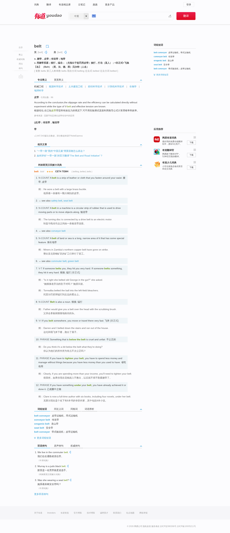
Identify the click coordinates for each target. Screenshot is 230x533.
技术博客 (91, 513)
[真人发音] (46, 52)
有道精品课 (65, 4)
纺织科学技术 (95, 86)
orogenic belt (42, 423)
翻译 (48, 4)
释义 (21, 55)
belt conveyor (42, 415)
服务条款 (155, 526)
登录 (188, 4)
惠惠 (95, 4)
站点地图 (130, 513)
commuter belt (59, 261)
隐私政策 (147, 526)
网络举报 (143, 513)
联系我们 (117, 513)
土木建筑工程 (76, 86)
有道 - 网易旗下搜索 (48, 16)
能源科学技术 (56, 86)
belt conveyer (42, 431)
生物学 (133, 86)
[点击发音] (70, 452)
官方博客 (78, 513)
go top (21, 76)
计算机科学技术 (116, 86)
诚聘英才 (104, 513)
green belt (73, 261)
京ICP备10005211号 (186, 526)
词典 (36, 4)
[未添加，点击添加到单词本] (48, 46)
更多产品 (109, 4)
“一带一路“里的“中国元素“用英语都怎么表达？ (61, 151)
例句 (21, 68)
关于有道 (38, 513)
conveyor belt (58, 230)
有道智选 (65, 513)
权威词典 (21, 59)
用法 (21, 64)
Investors (51, 513)
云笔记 (81, 4)
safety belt (56, 200)
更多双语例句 (41, 494)
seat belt (68, 200)
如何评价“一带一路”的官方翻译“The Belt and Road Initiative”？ (70, 155)
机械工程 (39, 86)
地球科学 (39, 90)
